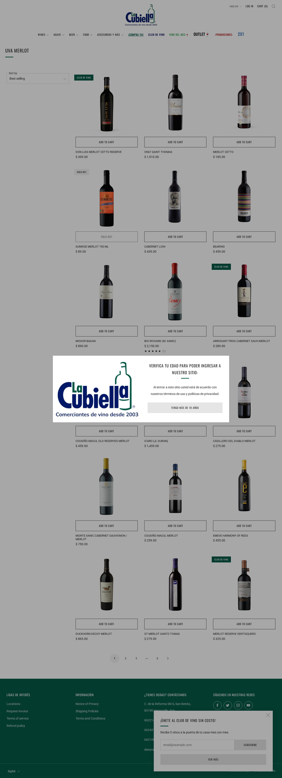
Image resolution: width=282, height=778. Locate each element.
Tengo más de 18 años (185, 408)
